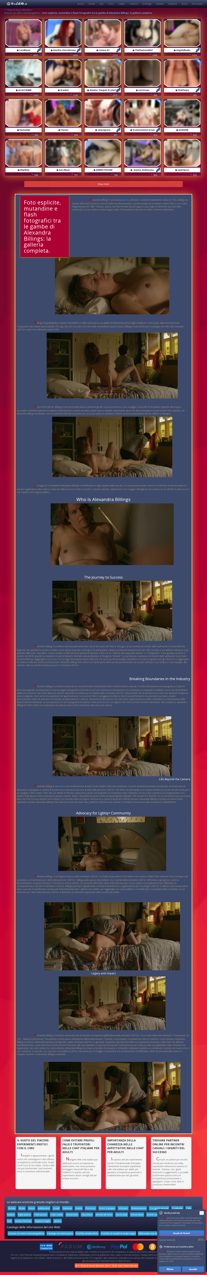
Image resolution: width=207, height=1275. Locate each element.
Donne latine (137, 1214)
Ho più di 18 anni (181, 1233)
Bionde (11, 1208)
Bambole (67, 1208)
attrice (126, 199)
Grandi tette (72, 1214)
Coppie (121, 3)
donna (62, 786)
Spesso (57, 1221)
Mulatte (160, 3)
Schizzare (123, 1208)
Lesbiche (133, 3)
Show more (103, 184)
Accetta (193, 1269)
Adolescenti (44, 1208)
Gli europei (197, 3)
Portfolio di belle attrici (87, 1233)
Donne (91, 3)
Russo (185, 3)
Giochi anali (121, 1214)
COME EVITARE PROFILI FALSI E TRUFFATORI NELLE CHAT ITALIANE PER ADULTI (80, 1146)
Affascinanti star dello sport (152, 1233)
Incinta (78, 1208)
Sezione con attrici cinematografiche (22, 12)
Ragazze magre (42, 1221)
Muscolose (87, 1214)
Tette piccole (40, 1214)
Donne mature (154, 1214)
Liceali (56, 1208)
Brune (22, 1208)
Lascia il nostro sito (167, 1240)
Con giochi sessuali (159, 1208)
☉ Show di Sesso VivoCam (17, 9)
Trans (111, 3)
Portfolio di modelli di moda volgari (118, 1233)
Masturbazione (138, 1208)
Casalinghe (177, 1208)
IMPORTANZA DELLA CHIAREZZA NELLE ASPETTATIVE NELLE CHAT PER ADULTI (125, 1146)
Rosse (31, 1208)
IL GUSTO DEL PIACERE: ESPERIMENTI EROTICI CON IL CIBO (33, 1144)
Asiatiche (172, 3)
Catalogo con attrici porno (60, 1233)
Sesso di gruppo (107, 1208)
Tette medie (57, 1214)
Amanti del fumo (104, 1214)
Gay (101, 3)
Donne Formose (23, 1221)
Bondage (147, 3)
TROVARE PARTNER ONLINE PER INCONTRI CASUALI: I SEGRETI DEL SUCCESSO (168, 1146)
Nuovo (80, 3)
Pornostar (90, 1208)
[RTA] (201, 1239)
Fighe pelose (24, 1214)
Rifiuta (170, 1269)
